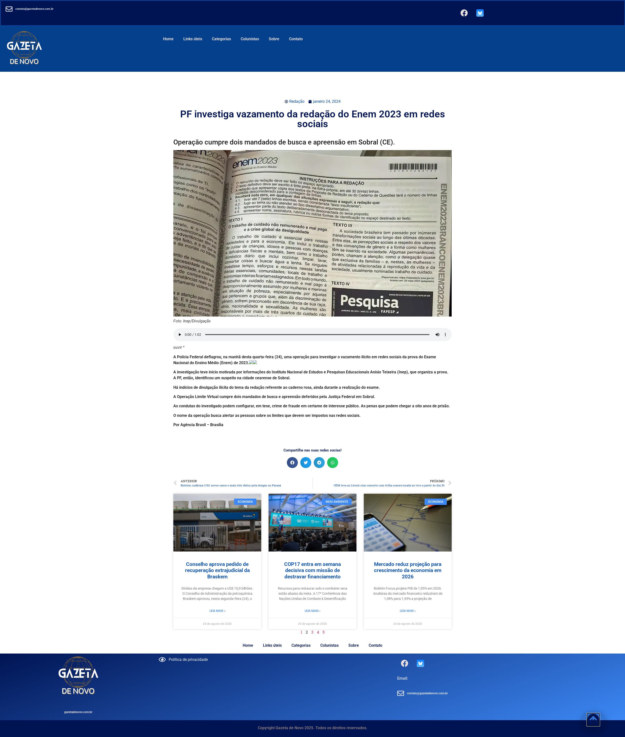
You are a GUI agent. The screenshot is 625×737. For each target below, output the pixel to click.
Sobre (274, 39)
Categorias (221, 39)
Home (168, 39)
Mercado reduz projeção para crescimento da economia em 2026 (407, 570)
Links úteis (192, 39)
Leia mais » (217, 611)
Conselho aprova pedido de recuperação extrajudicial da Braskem (217, 570)
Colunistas (250, 39)
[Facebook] (464, 13)
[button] (292, 462)
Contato (296, 39)
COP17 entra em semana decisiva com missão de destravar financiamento (312, 570)
